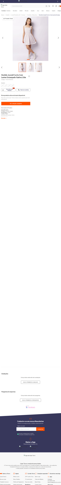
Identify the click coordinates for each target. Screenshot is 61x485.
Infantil (7, 15)
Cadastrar (40, 429)
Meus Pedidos (16, 479)
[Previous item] (3, 1)
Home (2, 15)
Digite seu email (21, 426)
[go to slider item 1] (30, 67)
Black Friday (37, 482)
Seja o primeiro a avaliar (30, 382)
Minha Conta (16, 476)
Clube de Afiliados (39, 479)
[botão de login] (56, 6)
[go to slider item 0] (22, 67)
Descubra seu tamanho (9, 90)
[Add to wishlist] (29, 76)
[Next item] (57, 1)
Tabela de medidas (24, 89)
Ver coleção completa (16, 103)
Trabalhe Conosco (4, 482)
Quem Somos (3, 476)
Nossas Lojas (3, 479)
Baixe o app (37, 476)
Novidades (3, 10)
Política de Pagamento (18, 482)
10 (2, 85)
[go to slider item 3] (33, 59)
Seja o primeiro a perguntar (30, 400)
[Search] (49, 6)
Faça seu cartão (28, 482)
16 (12, 85)
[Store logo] (5, 6)
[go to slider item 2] (38, 67)
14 (9, 85)
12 (5, 85)
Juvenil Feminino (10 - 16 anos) (18, 15)
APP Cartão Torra (29, 476)
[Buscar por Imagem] (46, 6)
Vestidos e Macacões (32, 15)
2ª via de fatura (28, 479)
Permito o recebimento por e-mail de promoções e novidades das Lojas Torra (27, 434)
